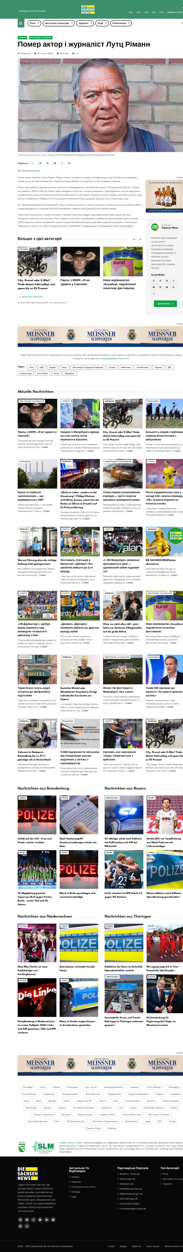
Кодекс (123, 1246)
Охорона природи (170, 1100)
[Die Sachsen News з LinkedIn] (27, 1219)
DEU (131, 12)
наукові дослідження (153, 1107)
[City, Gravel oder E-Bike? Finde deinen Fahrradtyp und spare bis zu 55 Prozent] (37, 261)
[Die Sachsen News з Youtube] (40, 1219)
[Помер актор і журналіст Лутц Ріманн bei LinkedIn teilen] (47, 163)
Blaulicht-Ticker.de (130, 1174)
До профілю (163, 303)
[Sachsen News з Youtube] (153, 287)
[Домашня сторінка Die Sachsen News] (20, 1219)
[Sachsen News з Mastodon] (173, 287)
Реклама (23, 249)
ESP (154, 12)
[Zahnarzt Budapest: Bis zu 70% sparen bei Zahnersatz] (37, 733)
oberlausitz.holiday (129, 1203)
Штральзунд (25, 373)
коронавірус (174, 1087)
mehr (45, 447)
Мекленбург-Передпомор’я (105, 1121)
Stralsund (25, 53)
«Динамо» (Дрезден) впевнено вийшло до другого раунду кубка (79, 628)
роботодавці (72, 1087)
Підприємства (114, 1094)
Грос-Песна (91, 1087)
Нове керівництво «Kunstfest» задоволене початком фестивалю (119, 284)
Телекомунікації (132, 1100)
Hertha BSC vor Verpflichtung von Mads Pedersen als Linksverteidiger (164, 842)
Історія (112, 367)
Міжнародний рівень (113, 1087)
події (74, 1196)
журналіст (70, 373)
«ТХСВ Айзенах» (153, 1087)
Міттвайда (28, 1087)
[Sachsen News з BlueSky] (167, 287)
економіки (153, 401)
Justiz (64, 852)
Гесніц (43, 1087)
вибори (56, 1087)
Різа (121, 1107)
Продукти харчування (138, 1094)
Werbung (109, 401)
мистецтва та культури (57, 23)
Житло (102, 1100)
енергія (174, 1107)
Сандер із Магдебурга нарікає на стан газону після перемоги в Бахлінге (79, 436)
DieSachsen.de (127, 1179)
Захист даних (152, 1246)
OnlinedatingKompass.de (133, 1208)
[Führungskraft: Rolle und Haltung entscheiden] (37, 541)
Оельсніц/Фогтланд (131, 1114)
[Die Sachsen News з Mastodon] (20, 1226)
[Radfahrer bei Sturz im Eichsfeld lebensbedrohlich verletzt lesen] (124, 942)
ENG (139, 12)
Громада (76, 1191)
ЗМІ (169, 367)
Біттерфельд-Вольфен (83, 1107)
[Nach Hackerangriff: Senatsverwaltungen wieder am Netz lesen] (79, 814)
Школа (133, 1107)
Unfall (22, 798)
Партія (67, 1100)
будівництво (49, 1094)
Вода (26, 1100)
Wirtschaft (112, 798)
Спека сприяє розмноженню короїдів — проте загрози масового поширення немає (121, 496)
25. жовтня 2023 (45, 53)
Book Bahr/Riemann (32, 296)
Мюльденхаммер (70, 1094)
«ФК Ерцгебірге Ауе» (75, 1121)
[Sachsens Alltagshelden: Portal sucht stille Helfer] (123, 605)
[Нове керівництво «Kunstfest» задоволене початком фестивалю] (123, 261)
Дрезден (52, 1100)
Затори (172, 1121)
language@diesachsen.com (114, 358)
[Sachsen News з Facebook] (160, 287)
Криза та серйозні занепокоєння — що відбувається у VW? (31, 496)
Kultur (23, 926)
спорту (66, 401)
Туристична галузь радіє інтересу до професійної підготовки (34, 692)
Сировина (134, 1087)
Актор (56, 373)
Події (100, 23)
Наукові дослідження (37, 1121)
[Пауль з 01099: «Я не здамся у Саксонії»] (80, 261)
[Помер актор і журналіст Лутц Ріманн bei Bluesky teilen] (54, 163)
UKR (146, 12)
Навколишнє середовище (118, 461)
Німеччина (126, 367)
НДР (42, 367)
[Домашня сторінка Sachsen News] (160, 280)
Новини (22, 37)
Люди (147, 1121)
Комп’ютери (31, 1107)
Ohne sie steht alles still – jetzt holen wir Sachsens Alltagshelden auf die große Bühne (122, 628)
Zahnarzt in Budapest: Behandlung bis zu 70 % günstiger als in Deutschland (34, 756)
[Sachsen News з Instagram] (173, 280)
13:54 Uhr (64, 53)
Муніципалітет (131, 1121)
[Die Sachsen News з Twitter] (27, 1226)
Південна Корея (93, 1128)
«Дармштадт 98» (84, 1100)
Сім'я (56, 1121)
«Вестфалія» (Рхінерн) (158, 1114)
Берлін (53, 367)
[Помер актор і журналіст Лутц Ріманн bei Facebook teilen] (40, 163)
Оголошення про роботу (84, 1186)
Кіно (32, 367)
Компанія (76, 1181)
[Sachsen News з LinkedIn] (167, 280)
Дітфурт (62, 1107)
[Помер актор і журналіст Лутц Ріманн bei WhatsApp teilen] (33, 163)
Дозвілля (151, 1100)
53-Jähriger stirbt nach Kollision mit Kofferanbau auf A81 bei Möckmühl (123, 842)
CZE (161, 12)
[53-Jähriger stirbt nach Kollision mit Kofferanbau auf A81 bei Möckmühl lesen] (124, 814)
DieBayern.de (127, 1183)
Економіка (65, 1114)
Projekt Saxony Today (71, 1142)
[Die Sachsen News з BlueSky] (53, 1219)
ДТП (160, 1121)
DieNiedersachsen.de (131, 1188)
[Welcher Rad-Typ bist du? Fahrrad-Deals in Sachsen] (123, 413)
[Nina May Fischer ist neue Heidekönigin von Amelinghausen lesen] (37, 942)
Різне (33, 23)
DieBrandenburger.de (131, 1193)
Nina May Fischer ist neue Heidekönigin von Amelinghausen (33, 971)
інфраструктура (85, 1114)
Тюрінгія (158, 367)
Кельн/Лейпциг (29, 1094)
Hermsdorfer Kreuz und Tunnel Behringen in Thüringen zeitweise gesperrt (124, 1021)
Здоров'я (83, 23)
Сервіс (111, 1246)
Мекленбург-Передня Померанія (88, 367)
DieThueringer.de (129, 1198)
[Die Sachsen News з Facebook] (46, 1219)
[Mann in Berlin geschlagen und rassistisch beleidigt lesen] (79, 869)
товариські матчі (107, 1114)
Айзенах (47, 1107)
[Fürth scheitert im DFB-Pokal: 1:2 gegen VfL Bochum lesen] (124, 869)
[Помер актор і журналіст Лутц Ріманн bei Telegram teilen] (69, 163)
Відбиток (136, 1246)
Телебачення (143, 367)
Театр (64, 367)
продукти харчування (44, 1114)
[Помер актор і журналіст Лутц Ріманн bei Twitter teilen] (62, 163)
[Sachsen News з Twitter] (153, 293)
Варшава (112, 1128)
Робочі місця (119, 23)
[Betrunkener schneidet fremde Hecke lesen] (79, 942)
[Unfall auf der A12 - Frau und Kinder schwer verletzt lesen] (37, 814)
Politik (64, 798)
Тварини (159, 1094)
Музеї (38, 1100)
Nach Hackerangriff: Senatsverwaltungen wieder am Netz (78, 842)
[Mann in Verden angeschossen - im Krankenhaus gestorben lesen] (79, 997)
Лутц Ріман (42, 373)
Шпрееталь (107, 1107)
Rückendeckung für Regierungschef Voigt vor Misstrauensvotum (161, 1021)
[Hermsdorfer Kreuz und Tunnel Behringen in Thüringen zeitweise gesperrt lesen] (124, 993)
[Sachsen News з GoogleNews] (153, 280)
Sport (22, 852)
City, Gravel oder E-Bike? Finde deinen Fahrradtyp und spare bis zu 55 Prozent (36, 284)
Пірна (115, 1100)
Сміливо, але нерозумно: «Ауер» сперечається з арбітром (119, 756)
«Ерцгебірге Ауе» (93, 1094)
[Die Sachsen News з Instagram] (33, 1219)
